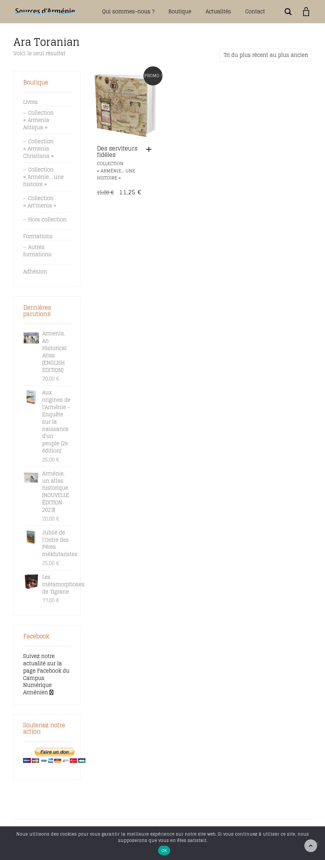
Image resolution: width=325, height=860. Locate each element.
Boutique (180, 11)
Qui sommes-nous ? (128, 11)
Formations (38, 236)
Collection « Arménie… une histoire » (116, 170)
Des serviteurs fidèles (117, 151)
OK (164, 850)
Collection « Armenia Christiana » (38, 148)
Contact (255, 11)
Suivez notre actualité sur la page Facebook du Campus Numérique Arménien (46, 674)
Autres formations (37, 251)
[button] (150, 149)
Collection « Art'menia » (39, 202)
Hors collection (47, 219)
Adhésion (35, 271)
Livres (30, 101)
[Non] (317, 843)
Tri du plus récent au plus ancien (265, 54)
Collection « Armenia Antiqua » (38, 120)
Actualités (218, 11)
